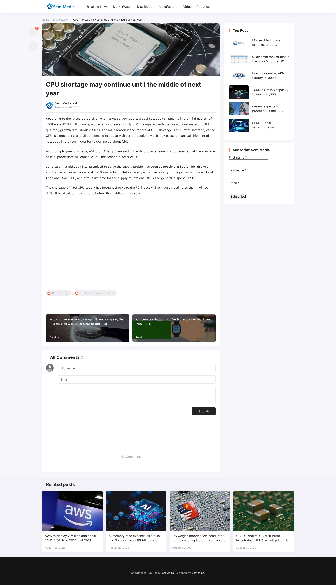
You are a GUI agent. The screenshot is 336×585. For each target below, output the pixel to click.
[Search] (290, 6)
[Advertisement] (131, 243)
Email (234, 183)
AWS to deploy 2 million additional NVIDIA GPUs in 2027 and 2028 (70, 538)
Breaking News (97, 7)
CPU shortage (161, 130)
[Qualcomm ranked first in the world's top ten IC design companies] (259, 59)
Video (187, 7)
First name (238, 157)
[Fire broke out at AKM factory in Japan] (259, 75)
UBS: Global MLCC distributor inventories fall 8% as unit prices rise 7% (263, 538)
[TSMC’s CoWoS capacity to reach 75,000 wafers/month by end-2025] (259, 92)
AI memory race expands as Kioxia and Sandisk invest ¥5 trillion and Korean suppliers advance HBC (134, 538)
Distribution (145, 7)
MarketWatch (122, 7)
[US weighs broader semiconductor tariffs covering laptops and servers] (200, 511)
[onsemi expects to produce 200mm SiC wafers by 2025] (259, 108)
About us (203, 7)
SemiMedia (167, 572)
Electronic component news (97, 293)
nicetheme (197, 572)
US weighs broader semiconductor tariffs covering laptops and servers (198, 538)
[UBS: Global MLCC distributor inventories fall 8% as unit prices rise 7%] (263, 511)
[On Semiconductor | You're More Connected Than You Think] (174, 328)
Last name (238, 170)
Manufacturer (168, 7)
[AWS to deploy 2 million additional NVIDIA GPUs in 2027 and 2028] (72, 511)
